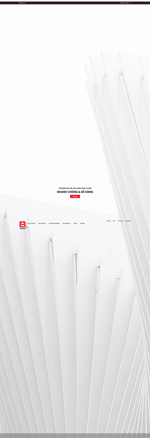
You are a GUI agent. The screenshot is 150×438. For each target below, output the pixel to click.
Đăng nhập (122, 2)
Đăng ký (127, 2)
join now (75, 196)
